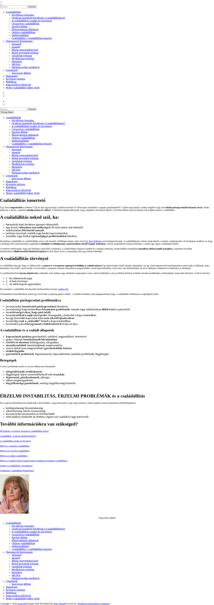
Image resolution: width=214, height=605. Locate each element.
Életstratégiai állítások (25, 29)
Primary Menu (7, 112)
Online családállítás (23, 32)
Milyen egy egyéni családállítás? (15, 451)
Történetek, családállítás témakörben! (17, 470)
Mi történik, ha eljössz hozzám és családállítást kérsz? (24, 431)
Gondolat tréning (22, 55)
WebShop (11, 81)
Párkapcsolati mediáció (26, 67)
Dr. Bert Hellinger (93, 241)
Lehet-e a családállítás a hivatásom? (16, 465)
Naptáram (11, 76)
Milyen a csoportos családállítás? (15, 446)
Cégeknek (12, 70)
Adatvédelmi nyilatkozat (98, 603)
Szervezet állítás (21, 73)
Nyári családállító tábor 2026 (23, 87)
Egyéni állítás (20, 26)
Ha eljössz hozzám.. (23, 15)
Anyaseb (16, 44)
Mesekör (17, 61)
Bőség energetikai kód (25, 49)
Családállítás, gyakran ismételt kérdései (18, 436)
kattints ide (63, 289)
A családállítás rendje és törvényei (32, 20)
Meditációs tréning (23, 58)
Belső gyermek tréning (25, 52)
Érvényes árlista (15, 78)
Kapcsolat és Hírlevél (18, 84)
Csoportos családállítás (25, 23)
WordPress (82, 603)
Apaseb (16, 46)
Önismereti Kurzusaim (19, 41)
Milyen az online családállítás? (14, 456)
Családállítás (13, 12)
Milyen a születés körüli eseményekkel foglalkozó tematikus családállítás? (34, 461)
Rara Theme (59, 603)
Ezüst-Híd (22, 603)
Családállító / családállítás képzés (32, 38)
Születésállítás (20, 35)
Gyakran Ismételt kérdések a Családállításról (38, 17)
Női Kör (16, 64)
